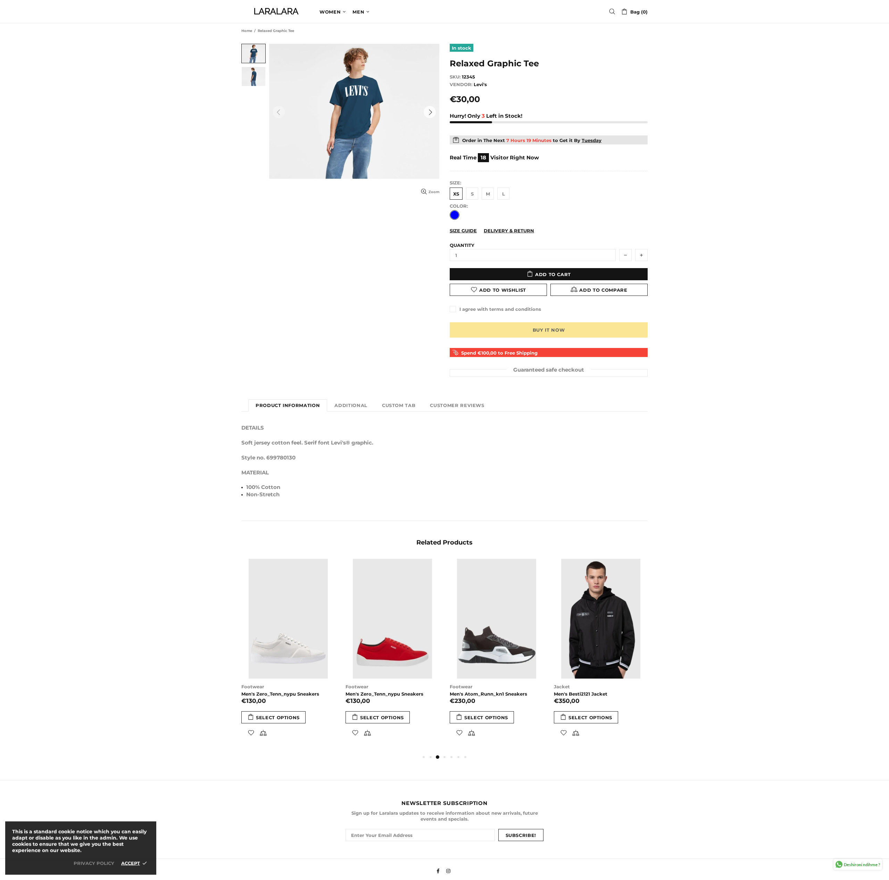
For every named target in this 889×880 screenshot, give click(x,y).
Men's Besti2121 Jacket (580, 694)
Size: (455, 182)
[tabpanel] (288, 656)
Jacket (562, 686)
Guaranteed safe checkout (548, 369)
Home (246, 30)
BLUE (454, 215)
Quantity (462, 245)
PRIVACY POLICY (94, 863)
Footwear (252, 686)
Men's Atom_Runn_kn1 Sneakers (488, 694)
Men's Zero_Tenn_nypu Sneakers (280, 694)
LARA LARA (276, 11)
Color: (459, 206)
